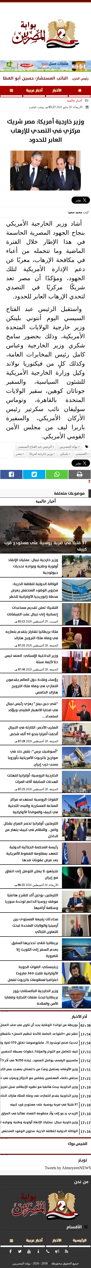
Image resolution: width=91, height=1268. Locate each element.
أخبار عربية (34, 90)
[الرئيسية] (79, 91)
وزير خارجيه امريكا (41, 454)
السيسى (81, 454)
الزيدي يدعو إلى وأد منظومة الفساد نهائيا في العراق (39, 1113)
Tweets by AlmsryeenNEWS (68, 1168)
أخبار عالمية (74, 100)
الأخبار (56, 90)
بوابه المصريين (68, 446)
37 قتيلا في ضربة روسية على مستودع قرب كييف (44, 1104)
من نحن (81, 1182)
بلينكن (64, 454)
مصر (19, 454)
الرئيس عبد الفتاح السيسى (35, 446)
